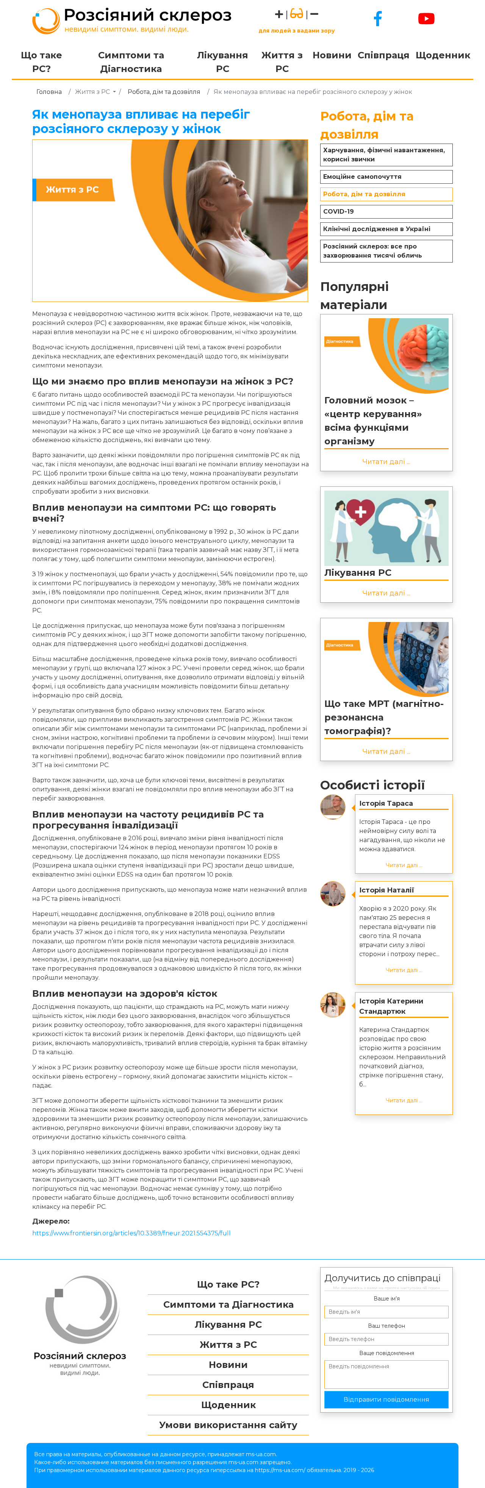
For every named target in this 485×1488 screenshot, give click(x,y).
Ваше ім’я (387, 1298)
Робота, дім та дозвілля (164, 91)
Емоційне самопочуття (362, 176)
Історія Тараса (386, 803)
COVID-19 (338, 211)
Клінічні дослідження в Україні (376, 229)
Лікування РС (222, 62)
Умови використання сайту (228, 1424)
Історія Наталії (386, 890)
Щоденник (443, 55)
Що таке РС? (41, 62)
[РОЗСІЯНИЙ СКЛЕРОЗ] (132, 20)
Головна (49, 91)
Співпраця (384, 55)
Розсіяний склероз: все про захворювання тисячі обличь (372, 251)
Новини (332, 55)
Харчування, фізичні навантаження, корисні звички (384, 155)
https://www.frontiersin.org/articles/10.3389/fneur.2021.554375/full (131, 1233)
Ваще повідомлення (386, 1353)
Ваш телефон (386, 1325)
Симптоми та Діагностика (131, 62)
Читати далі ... (386, 462)
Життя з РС (282, 62)
